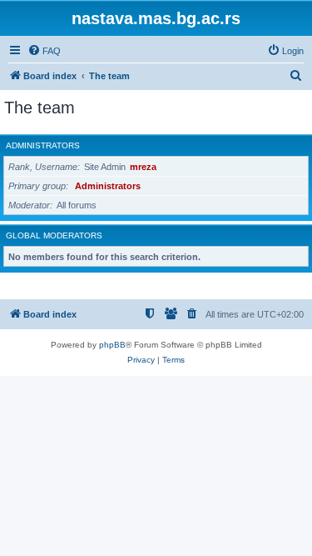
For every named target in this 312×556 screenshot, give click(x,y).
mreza (143, 167)
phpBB (112, 344)
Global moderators (54, 235)
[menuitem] (44, 51)
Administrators (43, 145)
